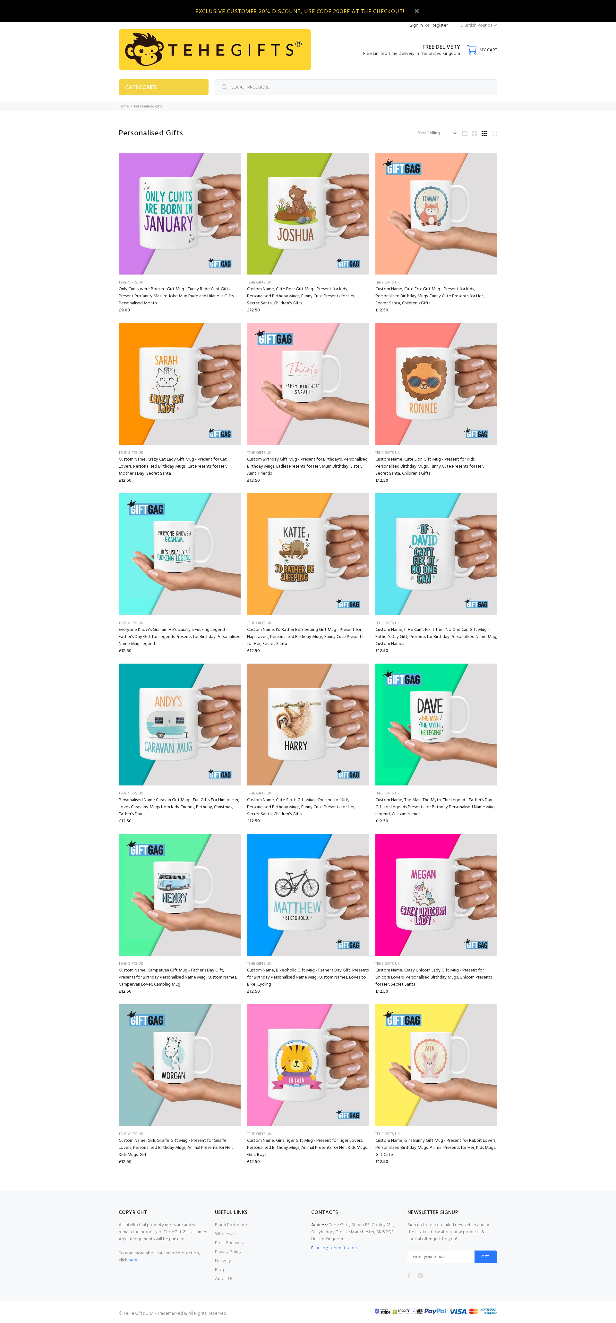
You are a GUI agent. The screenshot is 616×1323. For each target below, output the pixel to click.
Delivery (223, 1261)
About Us (224, 1279)
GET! (486, 1257)
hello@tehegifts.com (336, 1248)
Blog (219, 1270)
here (132, 1260)
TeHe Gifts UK (131, 282)
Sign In (416, 25)
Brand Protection (231, 1225)
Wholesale (225, 1234)
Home (124, 106)
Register (440, 25)
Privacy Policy (228, 1252)
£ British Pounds (476, 25)
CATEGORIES (141, 87)
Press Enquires (229, 1243)
